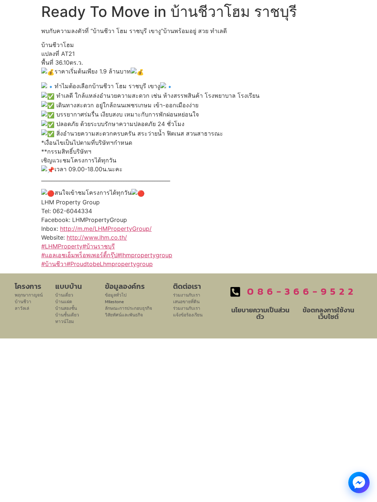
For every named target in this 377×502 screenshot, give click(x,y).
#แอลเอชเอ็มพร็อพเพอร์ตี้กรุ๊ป (79, 255)
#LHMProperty (61, 246)
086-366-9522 (302, 291)
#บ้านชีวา (54, 264)
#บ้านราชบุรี (98, 246)
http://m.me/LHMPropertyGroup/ (106, 228)
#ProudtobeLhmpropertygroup (110, 264)
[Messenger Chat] (359, 482)
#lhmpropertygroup (144, 255)
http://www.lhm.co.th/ (97, 237)
